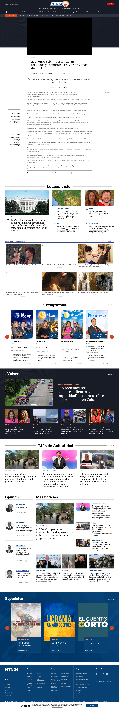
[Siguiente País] (113, 16)
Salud (87, 12)
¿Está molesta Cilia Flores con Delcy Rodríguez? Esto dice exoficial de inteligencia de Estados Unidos (15, 430)
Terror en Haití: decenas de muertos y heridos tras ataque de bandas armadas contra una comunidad (97, 358)
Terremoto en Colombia (49, 471)
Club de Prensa (65, 674)
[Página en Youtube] (107, 674)
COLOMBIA (46, 8)
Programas (94, 12)
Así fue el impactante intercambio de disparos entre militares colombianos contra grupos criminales (20, 478)
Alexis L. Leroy (23, 561)
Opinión (100, 12)
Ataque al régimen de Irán (33, 15)
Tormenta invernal (66, 172)
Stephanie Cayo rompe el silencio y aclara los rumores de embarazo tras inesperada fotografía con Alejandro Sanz (101, 229)
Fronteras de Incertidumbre (24, 644)
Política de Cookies (57, 707)
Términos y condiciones (65, 704)
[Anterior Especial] (7, 628)
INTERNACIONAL (76, 8)
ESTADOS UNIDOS (66, 8)
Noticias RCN (29, 702)
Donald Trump (22, 15)
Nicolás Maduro (60, 15)
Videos (13, 373)
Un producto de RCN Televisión (94, 702)
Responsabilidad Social (81, 674)
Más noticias (47, 497)
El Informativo (94, 341)
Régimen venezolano (67, 425)
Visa (12, 217)
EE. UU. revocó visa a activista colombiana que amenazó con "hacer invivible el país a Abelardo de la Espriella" (68, 229)
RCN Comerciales (53, 702)
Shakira (91, 208)
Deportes (44, 12)
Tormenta (44, 172)
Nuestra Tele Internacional (55, 12)
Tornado (51, 172)
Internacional (8, 696)
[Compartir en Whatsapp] (69, 88)
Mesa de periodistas (54, 687)
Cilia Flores (8, 425)
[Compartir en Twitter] (62, 88)
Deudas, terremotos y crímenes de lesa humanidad (23, 575)
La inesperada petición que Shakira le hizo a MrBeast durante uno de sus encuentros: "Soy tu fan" (100, 214)
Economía (32, 12)
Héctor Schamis (23, 582)
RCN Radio (36, 702)
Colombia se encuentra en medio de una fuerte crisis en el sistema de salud (72, 358)
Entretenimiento (80, 12)
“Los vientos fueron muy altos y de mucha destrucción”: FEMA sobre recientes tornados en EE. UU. (14, 142)
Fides (80, 702)
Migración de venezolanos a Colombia (68, 384)
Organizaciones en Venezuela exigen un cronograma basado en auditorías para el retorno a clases (46, 358)
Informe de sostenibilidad (82, 682)
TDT (84, 702)
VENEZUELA (53, 8)
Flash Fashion (64, 676)
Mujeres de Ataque (66, 686)
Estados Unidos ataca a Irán (47, 15)
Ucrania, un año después (59, 644)
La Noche (16, 341)
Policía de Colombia (10, 471)
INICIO (40, 8)
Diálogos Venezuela (97, 540)
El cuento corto (92, 644)
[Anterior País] (113, 14)
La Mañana (67, 341)
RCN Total (105, 702)
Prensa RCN (78, 693)
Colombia (7, 685)
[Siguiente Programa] (112, 337)
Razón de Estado (55, 690)
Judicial (38, 12)
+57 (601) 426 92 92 (105, 681)
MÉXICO (59, 8)
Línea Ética (78, 690)
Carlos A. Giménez (94, 425)
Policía (81, 471)
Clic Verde (54, 674)
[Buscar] (112, 12)
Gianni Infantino (40, 570)
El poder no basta (22, 507)
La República (44, 702)
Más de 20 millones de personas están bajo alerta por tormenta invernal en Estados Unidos (14, 120)
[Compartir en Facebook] (59, 88)
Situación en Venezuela (22, 570)
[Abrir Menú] (6, 12)
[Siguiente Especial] (112, 628)
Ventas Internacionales (81, 687)
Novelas (75, 702)
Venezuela (7, 687)
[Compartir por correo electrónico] (66, 88)
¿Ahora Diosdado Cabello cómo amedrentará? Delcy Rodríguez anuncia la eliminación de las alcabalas (72, 430)
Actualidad (20, 12)
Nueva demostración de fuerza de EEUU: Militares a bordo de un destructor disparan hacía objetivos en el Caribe (45, 430)
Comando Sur (37, 425)
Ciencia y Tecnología (69, 12)
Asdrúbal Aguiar (20, 504)
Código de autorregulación (82, 685)
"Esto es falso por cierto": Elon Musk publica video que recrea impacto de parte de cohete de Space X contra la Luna (73, 576)
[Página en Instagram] (100, 674)
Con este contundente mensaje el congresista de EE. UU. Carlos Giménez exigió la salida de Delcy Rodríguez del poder (101, 430)
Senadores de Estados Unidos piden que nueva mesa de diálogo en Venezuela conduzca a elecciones (101, 546)
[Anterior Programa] (7, 337)
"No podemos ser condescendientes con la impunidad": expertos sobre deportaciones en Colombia (81, 394)
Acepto (92, 705)
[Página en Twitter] (104, 674)
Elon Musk (65, 570)
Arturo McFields (20, 522)
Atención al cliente (80, 676)
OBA (77, 696)
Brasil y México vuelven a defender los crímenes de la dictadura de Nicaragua (24, 528)
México (7, 690)
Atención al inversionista (82, 679)
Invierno (33, 58)
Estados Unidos (9, 693)
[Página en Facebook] (97, 674)
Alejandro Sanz (93, 223)
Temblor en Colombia (63, 208)
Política (26, 12)
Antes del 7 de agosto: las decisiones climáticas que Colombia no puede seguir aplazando (23, 552)
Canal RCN (22, 702)
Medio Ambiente (20, 545)
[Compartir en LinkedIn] (64, 88)
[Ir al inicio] (14, 672)
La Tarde (40, 341)
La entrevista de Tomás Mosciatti (55, 680)
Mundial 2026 (69, 15)
